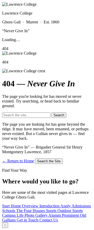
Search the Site (49, 161)
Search (59, 115)
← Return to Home (18, 161)
